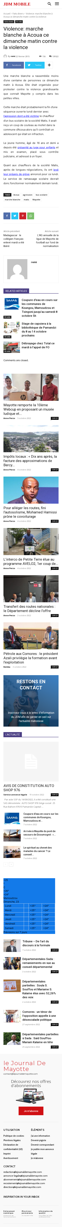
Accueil (6, 13)
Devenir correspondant (42, 1144)
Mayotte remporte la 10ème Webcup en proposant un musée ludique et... (28, 409)
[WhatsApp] (30, 215)
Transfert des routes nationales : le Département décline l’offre (29, 608)
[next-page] (11, 864)
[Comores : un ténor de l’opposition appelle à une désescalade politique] (12, 1016)
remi (13, 56)
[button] (49, 4)
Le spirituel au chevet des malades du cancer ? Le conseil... (37, 851)
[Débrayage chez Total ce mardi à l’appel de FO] (11, 347)
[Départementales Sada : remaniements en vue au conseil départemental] (12, 963)
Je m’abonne (37, 1158)
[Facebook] (6, 215)
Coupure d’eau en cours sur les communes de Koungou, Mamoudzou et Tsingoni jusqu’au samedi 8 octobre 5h (40, 307)
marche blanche (12, 199)
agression (27, 194)
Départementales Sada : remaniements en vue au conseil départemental (38, 963)
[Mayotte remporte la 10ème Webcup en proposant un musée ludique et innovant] (31, 387)
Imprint (7, 1153)
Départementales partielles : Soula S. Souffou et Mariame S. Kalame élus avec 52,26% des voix (39, 989)
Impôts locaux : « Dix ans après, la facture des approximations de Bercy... (30, 460)
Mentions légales (12, 1140)
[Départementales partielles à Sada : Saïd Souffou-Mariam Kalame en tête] (12, 1038)
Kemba (6, 667)
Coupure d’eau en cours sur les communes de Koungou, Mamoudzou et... (40, 817)
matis (26, 199)
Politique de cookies (13, 1135)
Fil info (19, 21)
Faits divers (18, 13)
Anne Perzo (9, 418)
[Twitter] (14, 215)
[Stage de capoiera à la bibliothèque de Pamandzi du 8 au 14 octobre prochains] (11, 327)
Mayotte (36, 199)
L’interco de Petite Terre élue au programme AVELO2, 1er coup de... (30, 561)
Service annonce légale (15, 794)
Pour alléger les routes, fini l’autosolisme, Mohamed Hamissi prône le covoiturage (30, 512)
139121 (55, 418)
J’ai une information (40, 1135)
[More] (49, 65)
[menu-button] (57, 4)
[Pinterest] (22, 215)
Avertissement (10, 1158)
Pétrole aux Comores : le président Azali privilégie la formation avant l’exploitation (30, 658)
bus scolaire (41, 194)
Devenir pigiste (38, 1140)
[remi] (5, 56)
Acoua (16, 194)
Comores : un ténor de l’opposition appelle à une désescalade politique (39, 1015)
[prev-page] (5, 864)
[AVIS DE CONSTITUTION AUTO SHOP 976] (31, 761)
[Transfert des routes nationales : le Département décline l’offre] (31, 588)
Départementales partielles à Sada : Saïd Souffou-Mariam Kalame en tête (40, 1038)
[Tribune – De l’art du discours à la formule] (12, 945)
